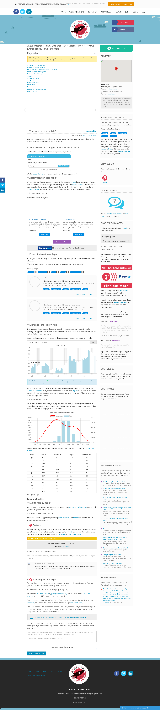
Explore (92, 12)
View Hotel (44, 234)
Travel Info (30, 80)
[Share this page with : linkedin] (2, 190)
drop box (37, 532)
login (62, 546)
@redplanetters (63, 518)
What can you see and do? (36, 65)
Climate (29, 76)
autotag (31, 272)
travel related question (115, 214)
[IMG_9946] (82, 118)
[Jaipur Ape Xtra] (54, 118)
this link (76, 518)
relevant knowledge (120, 302)
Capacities (61, 534)
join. (67, 546)
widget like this (38, 174)
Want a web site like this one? (37, 676)
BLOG (60, 671)
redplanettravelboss (89, 135)
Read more (32, 230)
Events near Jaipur (33, 82)
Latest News (31, 85)
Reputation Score (78, 185)
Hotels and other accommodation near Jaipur (42, 69)
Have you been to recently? (135, 708)
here (68, 4)
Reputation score (43, 594)
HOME (29, 671)
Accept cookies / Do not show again (121, 4)
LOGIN (119, 12)
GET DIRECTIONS (63, 166)
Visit (91, 294)
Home (63, 12)
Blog (135, 12)
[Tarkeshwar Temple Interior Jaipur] (65, 118)
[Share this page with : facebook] (2, 180)
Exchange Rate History (34, 74)
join (71, 532)
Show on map (80, 294)
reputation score (124, 151)
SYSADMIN (107, 602)
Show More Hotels (62, 242)
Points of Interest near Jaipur (36, 72)
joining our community (59, 594)
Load (93, 342)
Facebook (38, 391)
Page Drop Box (32, 91)
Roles (126, 228)
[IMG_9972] (82, 101)
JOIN (127, 12)
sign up (75, 391)
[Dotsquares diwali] (38, 118)
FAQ (143, 12)
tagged (73, 182)
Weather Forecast (33, 78)
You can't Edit (91, 131)
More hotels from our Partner (69, 248)
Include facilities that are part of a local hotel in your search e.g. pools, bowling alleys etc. (56, 264)
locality (64, 272)
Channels (106, 12)
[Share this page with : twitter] (2, 185)
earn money (124, 290)
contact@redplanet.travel (78, 507)
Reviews (30, 87)
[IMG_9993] (54, 101)
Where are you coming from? (37, 163)
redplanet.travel (53, 169)
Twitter (29, 391)
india (54, 272)
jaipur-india (123, 133)
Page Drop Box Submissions (36, 89)
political (114, 136)
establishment (43, 272)
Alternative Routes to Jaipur (36, 67)
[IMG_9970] (65, 101)
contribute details (33, 189)
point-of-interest (76, 272)
